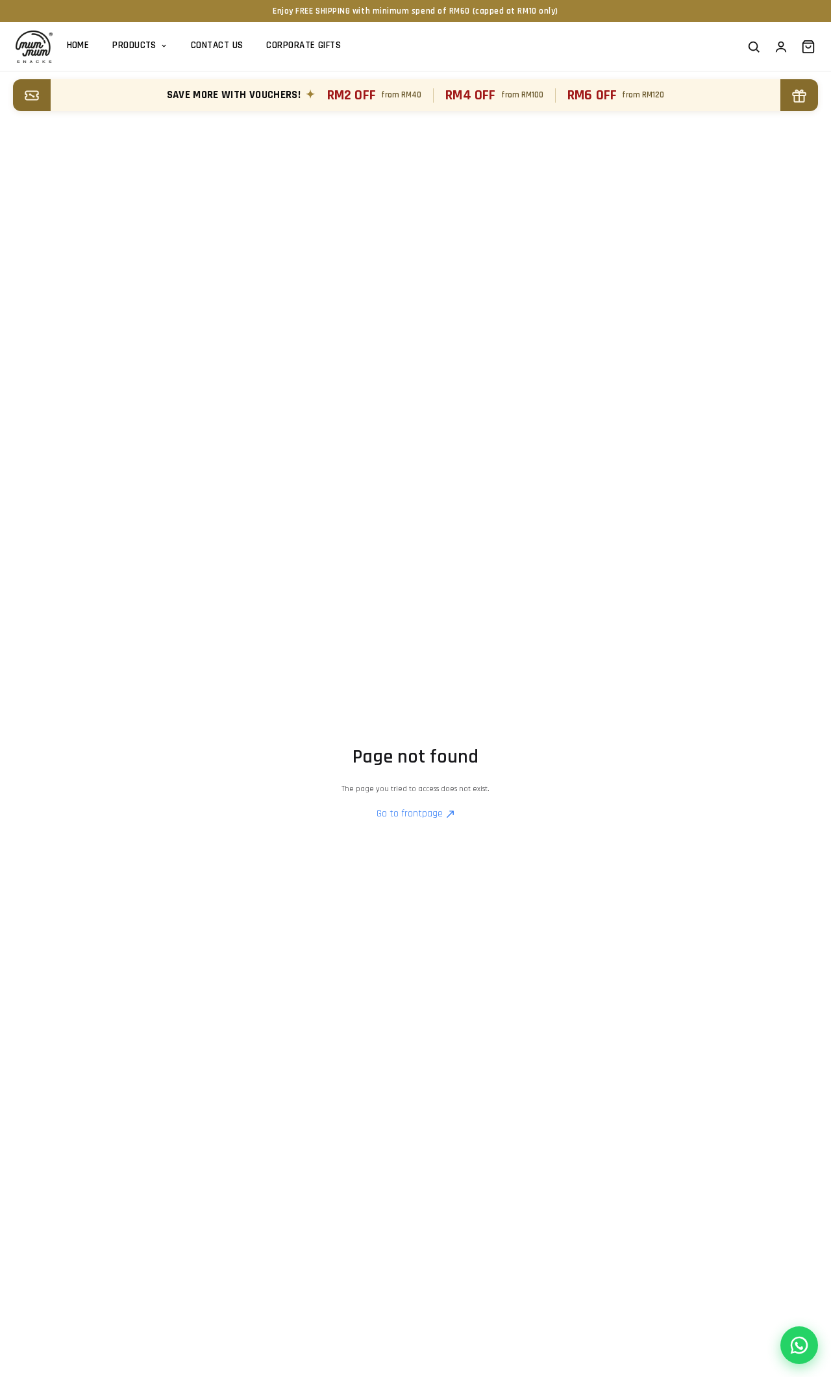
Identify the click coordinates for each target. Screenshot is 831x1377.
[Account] (781, 47)
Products (134, 45)
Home (78, 45)
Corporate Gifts (303, 45)
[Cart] (808, 47)
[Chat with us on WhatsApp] (799, 1345)
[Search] (754, 47)
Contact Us (217, 45)
